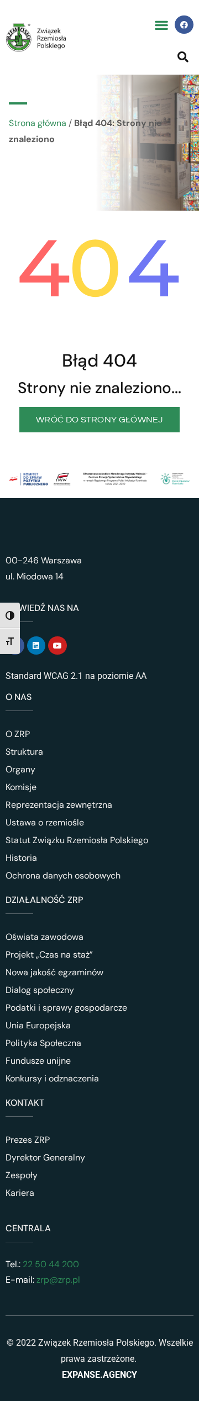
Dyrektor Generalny (45, 1157)
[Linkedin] (36, 645)
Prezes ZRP (28, 1140)
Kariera (20, 1193)
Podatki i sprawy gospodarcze (66, 1007)
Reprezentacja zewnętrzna (59, 805)
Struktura (24, 751)
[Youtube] (57, 645)
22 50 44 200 (49, 1264)
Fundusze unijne (38, 1061)
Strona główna (37, 123)
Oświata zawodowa (44, 937)
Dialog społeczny (40, 990)
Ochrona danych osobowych (63, 875)
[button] (161, 24)
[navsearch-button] (182, 56)
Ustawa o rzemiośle (45, 822)
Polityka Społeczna (43, 1043)
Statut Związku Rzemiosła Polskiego (77, 840)
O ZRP (18, 734)
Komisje (21, 787)
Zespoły (22, 1175)
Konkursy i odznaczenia (52, 1078)
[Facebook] (184, 24)
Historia (21, 858)
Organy (20, 769)
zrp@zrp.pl (58, 1279)
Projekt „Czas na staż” (49, 954)
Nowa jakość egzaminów (54, 972)
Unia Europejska (38, 1025)
